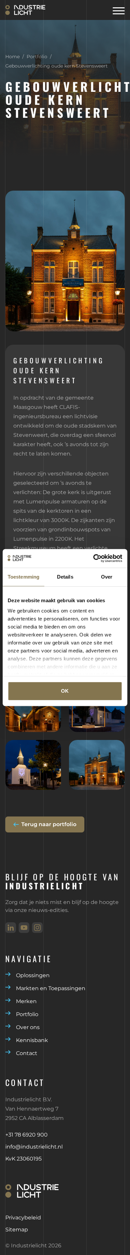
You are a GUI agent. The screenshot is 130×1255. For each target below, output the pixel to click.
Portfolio (37, 57)
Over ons (28, 1027)
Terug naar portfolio (48, 824)
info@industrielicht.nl (34, 1147)
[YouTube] (24, 927)
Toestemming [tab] (23, 577)
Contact (26, 1053)
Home (12, 57)
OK (65, 691)
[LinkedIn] (10, 927)
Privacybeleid (23, 1217)
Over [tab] (106, 577)
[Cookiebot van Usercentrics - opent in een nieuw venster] (93, 558)
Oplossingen (33, 975)
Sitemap (16, 1229)
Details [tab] (65, 577)
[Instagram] (37, 927)
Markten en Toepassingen (50, 988)
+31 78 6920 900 (26, 1135)
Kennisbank (32, 1040)
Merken (26, 1001)
